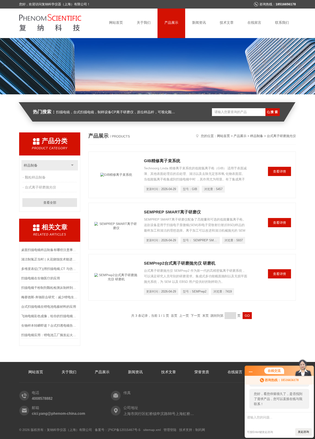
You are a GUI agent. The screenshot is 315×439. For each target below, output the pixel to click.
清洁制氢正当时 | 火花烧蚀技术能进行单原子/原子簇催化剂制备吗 (49, 259)
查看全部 (49, 202)
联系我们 (282, 22)
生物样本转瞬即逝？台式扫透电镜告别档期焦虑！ (49, 325)
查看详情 (279, 171)
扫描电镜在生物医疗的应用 (40, 278)
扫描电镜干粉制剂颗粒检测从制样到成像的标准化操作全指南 (49, 288)
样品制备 (31, 165)
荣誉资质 (201, 372)
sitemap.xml (152, 430)
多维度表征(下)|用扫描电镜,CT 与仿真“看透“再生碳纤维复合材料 (49, 269)
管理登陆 (169, 430)
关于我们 (144, 22)
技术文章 (227, 22)
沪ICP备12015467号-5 (124, 430)
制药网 (200, 430)
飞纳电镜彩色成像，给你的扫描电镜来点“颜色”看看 (49, 316)
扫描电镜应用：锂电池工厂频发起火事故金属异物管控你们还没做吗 (49, 335)
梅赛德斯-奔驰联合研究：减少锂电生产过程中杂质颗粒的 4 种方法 (49, 297)
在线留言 (254, 22)
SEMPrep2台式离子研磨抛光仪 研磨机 (179, 263)
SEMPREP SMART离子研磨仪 (172, 212)
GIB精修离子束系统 (162, 160)
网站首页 (116, 22)
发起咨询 (303, 431)
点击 (72, 165)
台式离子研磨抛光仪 (40, 187)
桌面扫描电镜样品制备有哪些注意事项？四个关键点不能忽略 (49, 250)
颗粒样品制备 (35, 177)
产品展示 (171, 22)
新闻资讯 (199, 22)
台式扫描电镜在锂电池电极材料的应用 (48, 306)
